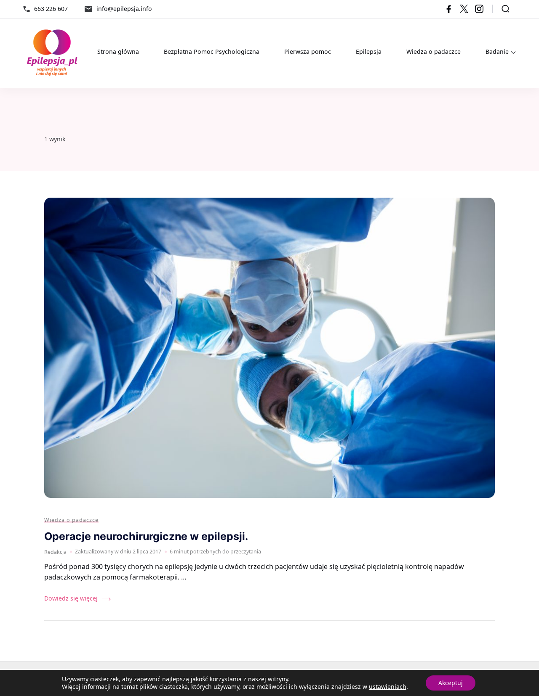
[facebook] (449, 9)
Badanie (497, 52)
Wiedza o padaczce (433, 52)
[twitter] (464, 9)
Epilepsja (369, 52)
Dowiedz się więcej (71, 598)
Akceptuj (450, 683)
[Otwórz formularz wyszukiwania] (505, 9)
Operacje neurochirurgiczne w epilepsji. (146, 536)
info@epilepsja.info (124, 9)
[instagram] (479, 9)
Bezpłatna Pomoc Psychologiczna (211, 52)
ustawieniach (387, 687)
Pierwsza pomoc (307, 52)
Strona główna (118, 52)
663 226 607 (51, 9)
